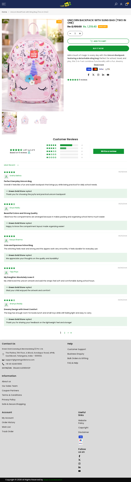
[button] (73, 79)
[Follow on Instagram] (98, 75)
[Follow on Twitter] (93, 75)
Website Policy (82, 421)
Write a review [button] (108, 151)
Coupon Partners (10, 390)
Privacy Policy (8, 399)
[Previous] (6, 65)
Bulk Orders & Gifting (77, 358)
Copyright (83, 427)
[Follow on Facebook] (88, 75)
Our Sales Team (10, 386)
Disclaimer (83, 432)
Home (4, 12)
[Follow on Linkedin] (103, 75)
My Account (8, 418)
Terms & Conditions (12, 395)
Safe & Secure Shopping (14, 404)
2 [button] (64, 333)
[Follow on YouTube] (108, 75)
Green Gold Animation (52, 480)
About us (6, 381)
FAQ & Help (72, 363)
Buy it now (98, 48)
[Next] (59, 65)
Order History (8, 422)
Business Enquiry (75, 354)
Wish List (6, 427)
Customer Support (76, 349)
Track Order (8, 431)
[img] (9, 172)
